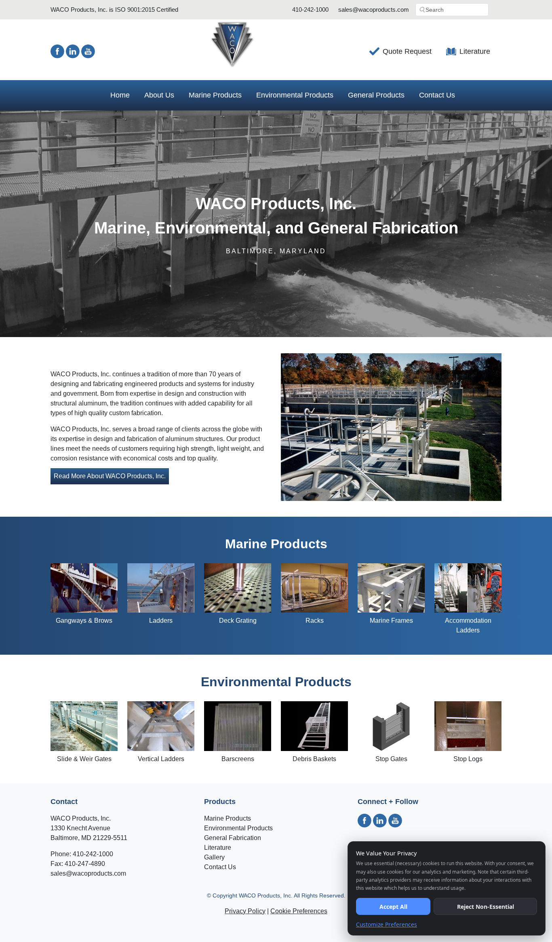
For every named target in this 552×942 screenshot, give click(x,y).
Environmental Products (294, 95)
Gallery (214, 857)
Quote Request (407, 51)
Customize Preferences (386, 924)
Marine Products (215, 95)
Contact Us (437, 95)
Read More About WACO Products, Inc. (110, 476)
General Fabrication (232, 837)
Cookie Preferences (298, 911)
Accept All (393, 906)
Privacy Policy (245, 911)
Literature (474, 51)
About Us (159, 95)
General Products (376, 95)
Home (120, 95)
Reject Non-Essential (485, 906)
